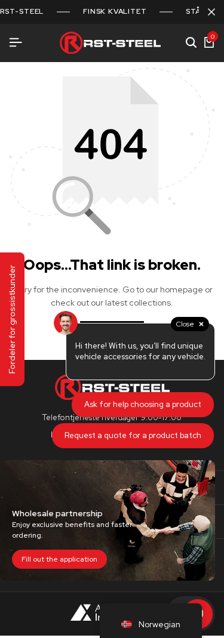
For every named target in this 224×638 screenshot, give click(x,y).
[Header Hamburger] (15, 43)
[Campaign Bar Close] (211, 12)
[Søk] (191, 43)
